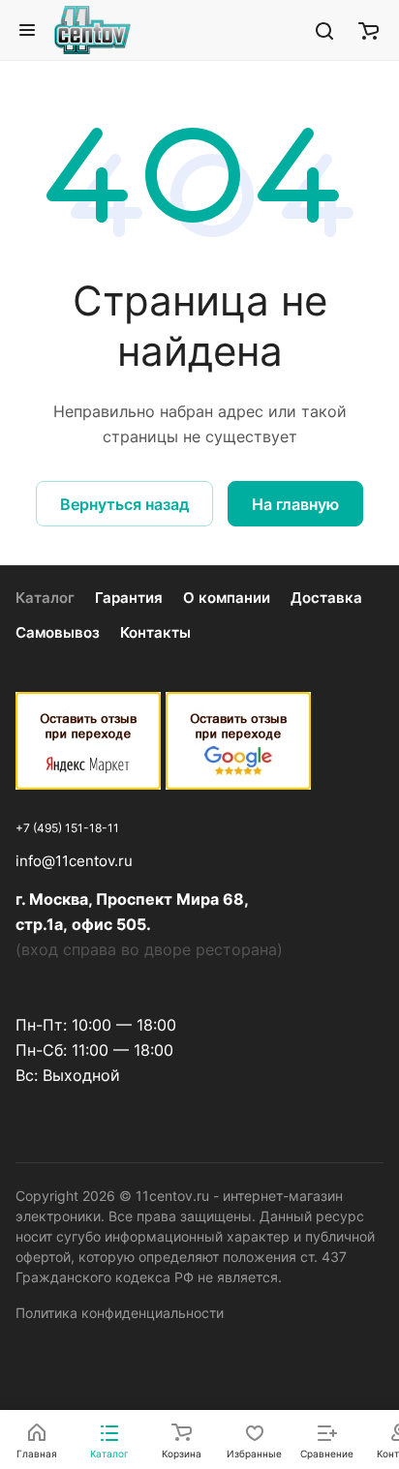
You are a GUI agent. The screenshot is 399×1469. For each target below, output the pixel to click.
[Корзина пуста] (368, 30)
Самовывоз (57, 632)
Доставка (326, 597)
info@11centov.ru (74, 861)
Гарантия (129, 597)
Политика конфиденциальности (119, 1312)
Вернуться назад (124, 504)
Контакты (155, 632)
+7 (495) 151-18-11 (67, 828)
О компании (226, 597)
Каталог (45, 597)
